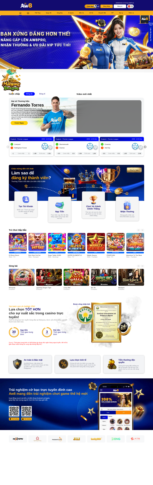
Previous (8, 146)
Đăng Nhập (106, 6)
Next (145, 146)
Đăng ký (119, 6)
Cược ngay (19, 123)
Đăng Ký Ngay (134, 170)
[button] (76, 42)
